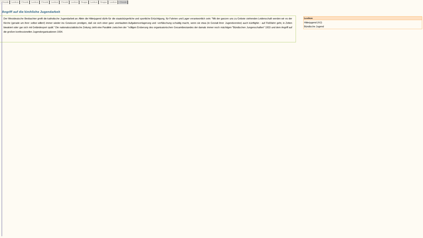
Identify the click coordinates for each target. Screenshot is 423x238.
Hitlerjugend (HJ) (313, 22)
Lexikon (15, 2)
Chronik (5, 2)
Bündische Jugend (314, 26)
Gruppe (84, 2)
